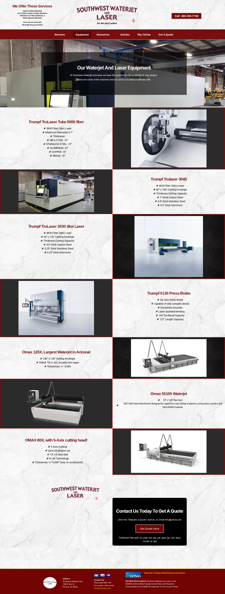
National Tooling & (153, 572)
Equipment (82, 34)
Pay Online (144, 34)
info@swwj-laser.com (102, 588)
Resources (103, 34)
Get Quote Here (149, 528)
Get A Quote (165, 34)
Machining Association (173, 572)
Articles (125, 34)
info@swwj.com (173, 519)
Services (59, 34)
